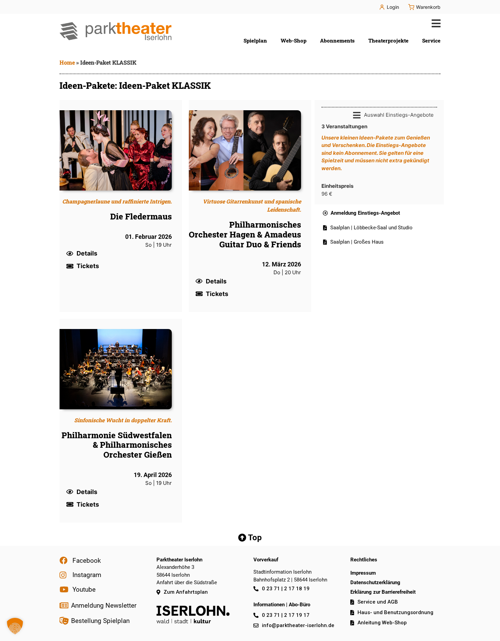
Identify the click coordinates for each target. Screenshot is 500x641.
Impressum (363, 573)
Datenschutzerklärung (375, 582)
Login (393, 7)
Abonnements (337, 40)
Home (67, 62)
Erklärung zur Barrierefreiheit (383, 592)
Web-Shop (293, 40)
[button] (434, 23)
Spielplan (255, 40)
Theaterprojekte (388, 40)
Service (431, 40)
